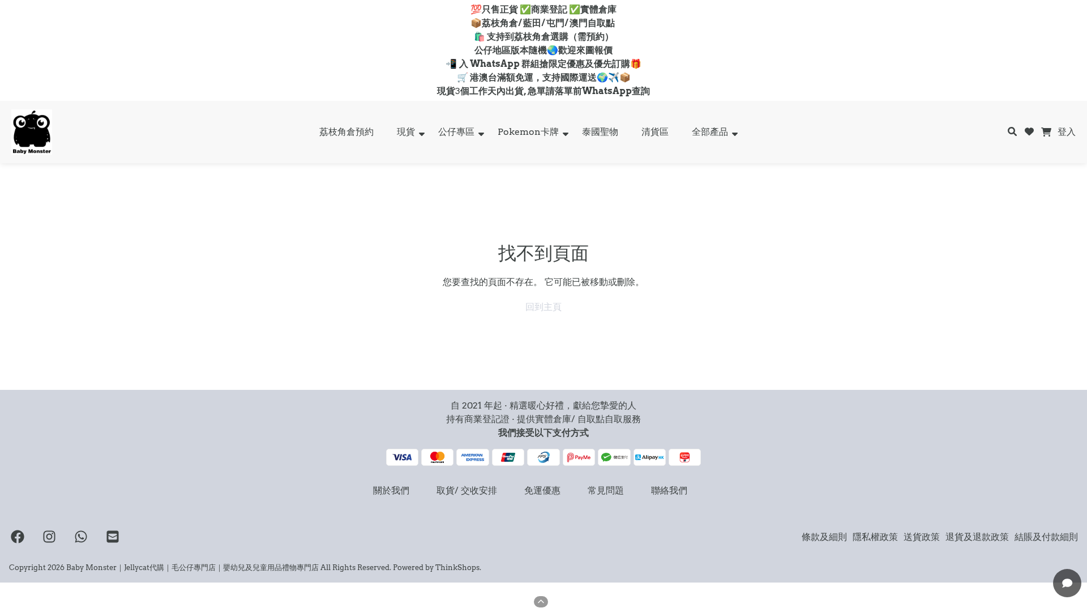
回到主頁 (543, 306)
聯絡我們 (669, 490)
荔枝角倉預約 (346, 131)
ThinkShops (457, 567)
